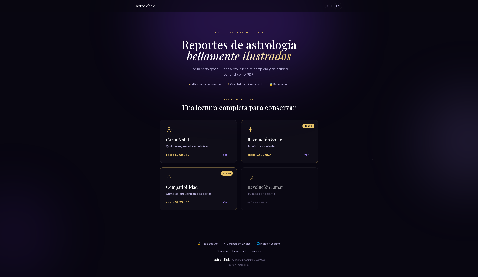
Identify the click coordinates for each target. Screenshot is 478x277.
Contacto (222, 251)
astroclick (145, 5)
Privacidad (239, 251)
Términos (255, 251)
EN (338, 5)
